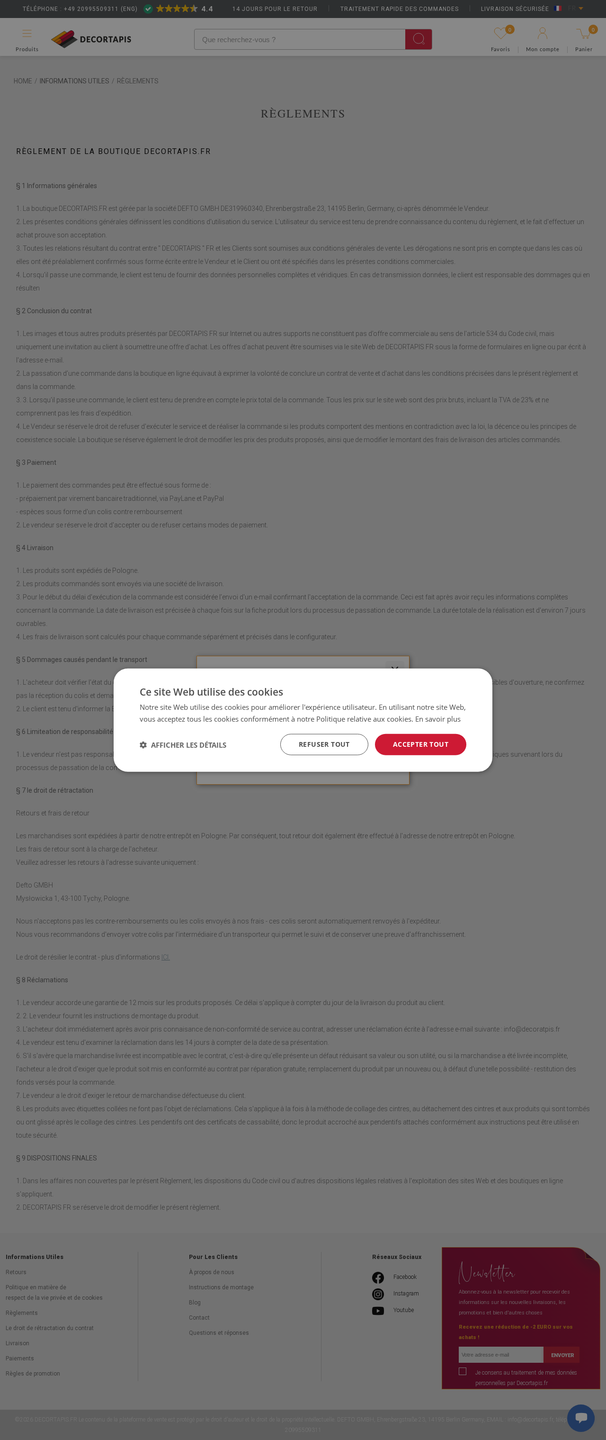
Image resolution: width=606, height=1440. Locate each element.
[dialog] (303, 720)
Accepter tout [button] (420, 744)
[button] (183, 744)
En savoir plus (438, 718)
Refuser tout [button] (324, 744)
